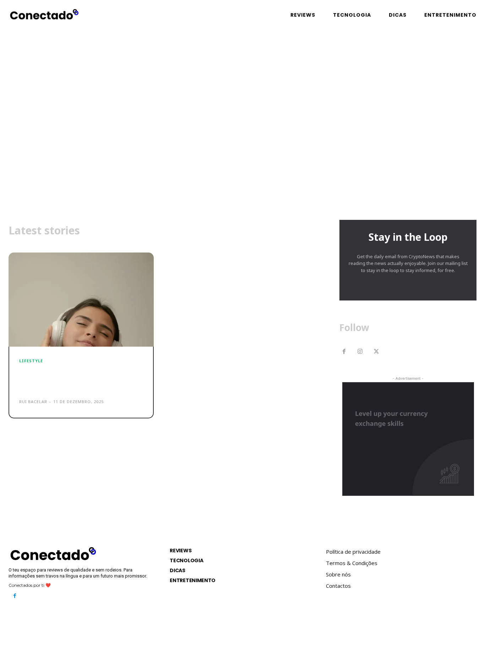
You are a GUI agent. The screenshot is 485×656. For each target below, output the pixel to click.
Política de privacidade (353, 551)
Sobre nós (338, 574)
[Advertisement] (242, 152)
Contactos (338, 585)
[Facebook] (344, 352)
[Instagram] (360, 352)
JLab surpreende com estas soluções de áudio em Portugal (79, 379)
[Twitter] (376, 352)
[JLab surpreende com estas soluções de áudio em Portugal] (81, 300)
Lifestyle (31, 361)
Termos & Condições (351, 562)
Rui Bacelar (33, 401)
